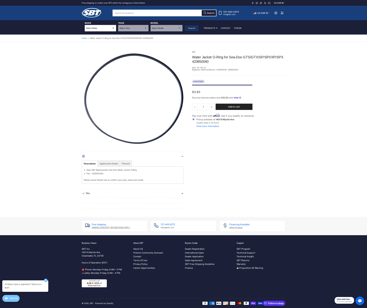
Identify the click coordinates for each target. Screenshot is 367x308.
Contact (226, 28)
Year (121, 23)
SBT (194, 52)
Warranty (241, 264)
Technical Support (246, 252)
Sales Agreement (193, 260)
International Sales (194, 252)
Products (209, 28)
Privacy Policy (140, 264)
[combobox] (164, 13)
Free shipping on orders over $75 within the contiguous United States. (114, 3)
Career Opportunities (144, 268)
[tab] (90, 164)
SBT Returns (243, 260)
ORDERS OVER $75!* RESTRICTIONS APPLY (111, 227)
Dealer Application (194, 256)
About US (138, 249)
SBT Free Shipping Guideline (199, 264)
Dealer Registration (195, 249)
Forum (237, 28)
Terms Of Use (140, 260)
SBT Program (243, 249)
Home (84, 38)
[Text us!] (11, 300)
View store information (207, 126)
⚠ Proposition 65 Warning (250, 268)
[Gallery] (133, 101)
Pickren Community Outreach (148, 252)
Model (154, 23)
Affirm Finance (235, 227)
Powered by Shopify (104, 303)
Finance (189, 268)
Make (88, 23)
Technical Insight (245, 256)
